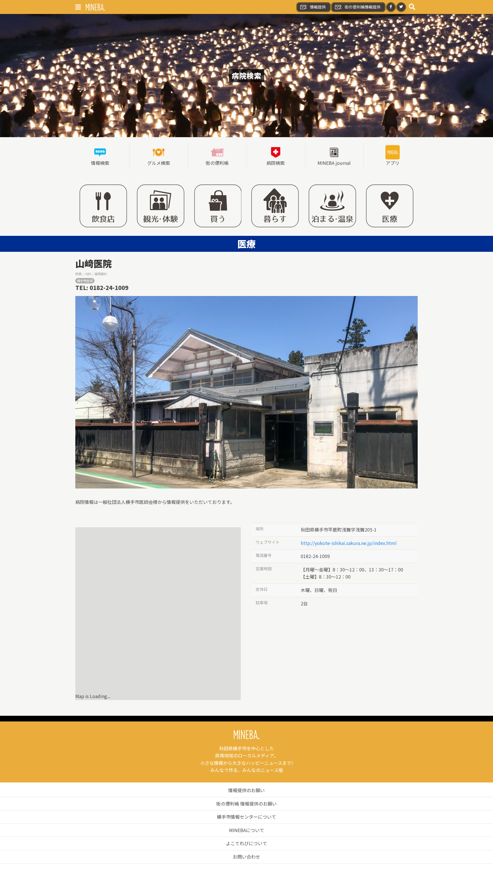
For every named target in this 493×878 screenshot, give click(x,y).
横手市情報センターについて (246, 816)
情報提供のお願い (246, 790)
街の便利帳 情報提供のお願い (246, 803)
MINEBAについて (246, 830)
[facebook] (391, 7)
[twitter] (401, 7)
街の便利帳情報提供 (363, 7)
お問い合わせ (246, 856)
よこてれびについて (246, 843)
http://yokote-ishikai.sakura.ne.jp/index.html (349, 543)
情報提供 (318, 7)
